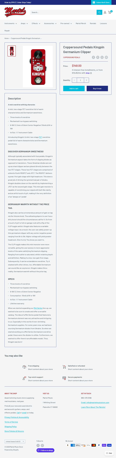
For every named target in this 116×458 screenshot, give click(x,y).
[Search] (99, 12)
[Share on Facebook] (93, 57)
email (24, 413)
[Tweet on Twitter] (102, 57)
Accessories (49, 23)
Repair (7, 30)
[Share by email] (106, 57)
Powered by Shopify (12, 450)
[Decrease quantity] (74, 80)
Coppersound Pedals (71, 57)
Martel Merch (81, 23)
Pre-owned (64, 23)
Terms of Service (11, 422)
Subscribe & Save (102, 2)
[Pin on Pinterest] (97, 57)
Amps (23, 23)
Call (18, 413)
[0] (109, 12)
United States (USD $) (13, 441)
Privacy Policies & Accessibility (17, 417)
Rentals (93, 23)
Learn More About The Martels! (93, 407)
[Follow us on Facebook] (38, 445)
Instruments (9, 23)
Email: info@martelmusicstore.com (95, 402)
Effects (35, 23)
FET (40, 137)
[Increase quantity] (86, 80)
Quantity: (67, 80)
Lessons (103, 23)
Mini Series (38, 308)
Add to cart (73, 88)
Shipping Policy (11, 426)
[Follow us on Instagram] (42, 445)
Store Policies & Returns (14, 431)
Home (7, 38)
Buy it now (97, 88)
